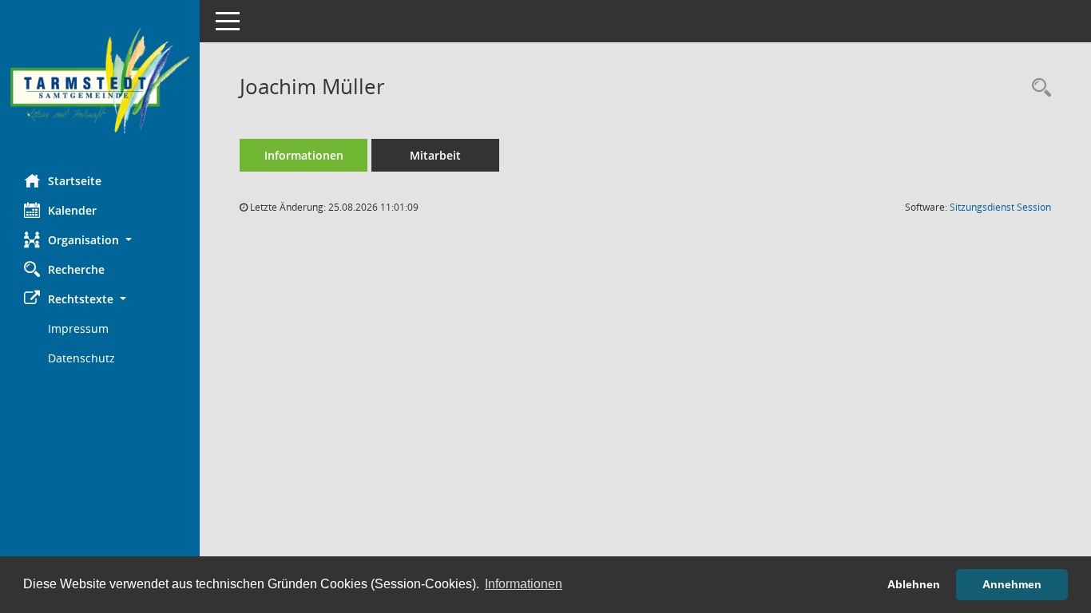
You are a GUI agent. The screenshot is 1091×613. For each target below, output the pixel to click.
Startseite (74, 180)
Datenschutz (81, 358)
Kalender (72, 210)
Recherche (76, 269)
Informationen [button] (523, 584)
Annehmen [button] (1011, 584)
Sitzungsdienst (1000, 207)
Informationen (303, 155)
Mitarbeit (435, 155)
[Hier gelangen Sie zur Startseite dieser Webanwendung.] (100, 81)
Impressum (78, 328)
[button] (100, 240)
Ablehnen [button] (913, 584)
